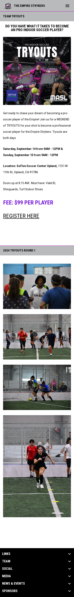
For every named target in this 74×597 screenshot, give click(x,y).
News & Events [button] (13, 583)
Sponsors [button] (9, 591)
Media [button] (6, 576)
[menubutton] (67, 5)
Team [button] (6, 561)
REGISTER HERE (21, 216)
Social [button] (7, 568)
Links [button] (6, 554)
